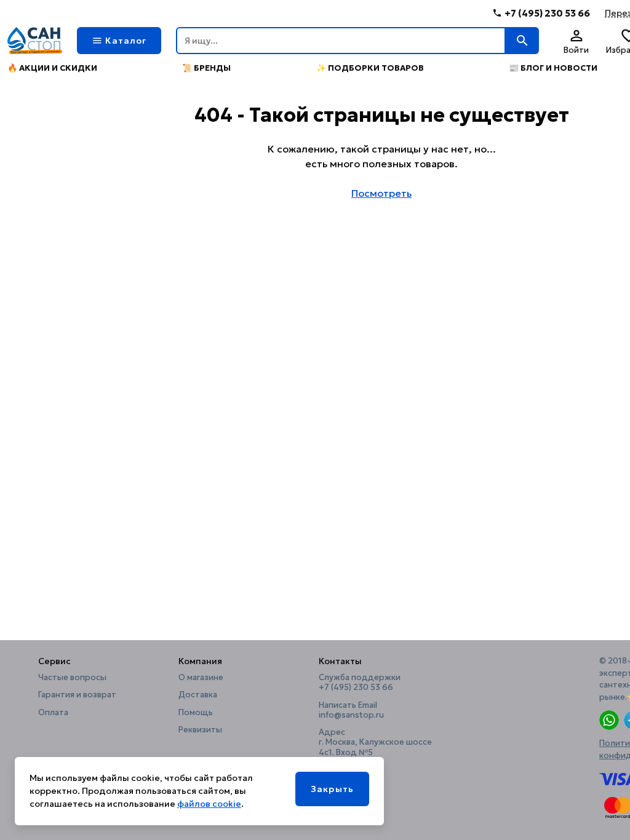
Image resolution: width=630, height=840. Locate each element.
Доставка (197, 695)
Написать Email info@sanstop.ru (351, 710)
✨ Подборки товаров (370, 68)
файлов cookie (209, 803)
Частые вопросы (72, 678)
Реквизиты (200, 730)
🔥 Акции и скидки (52, 68)
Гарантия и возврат (77, 695)
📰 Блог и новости (553, 68)
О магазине (200, 678)
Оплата (53, 713)
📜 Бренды (206, 68)
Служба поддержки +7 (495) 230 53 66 (360, 682)
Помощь (195, 713)
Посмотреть (381, 193)
